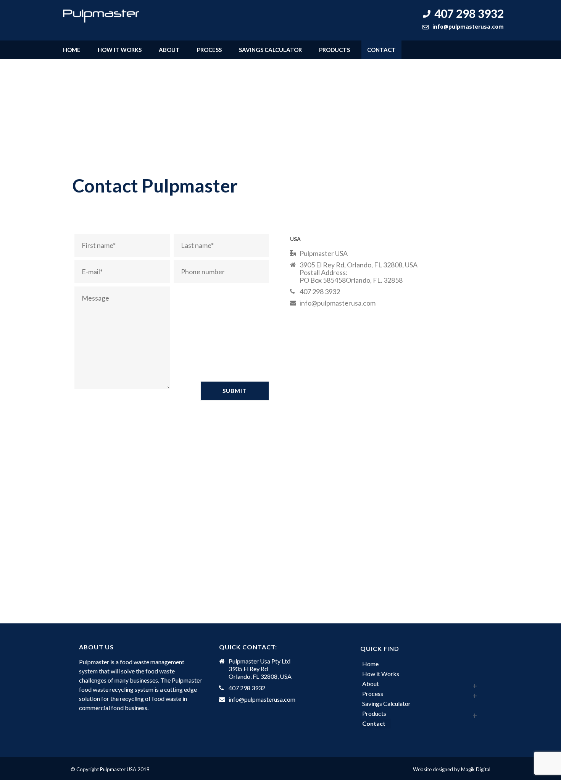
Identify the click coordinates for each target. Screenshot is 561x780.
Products (334, 49)
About (169, 49)
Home (72, 49)
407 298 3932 (469, 13)
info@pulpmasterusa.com (468, 26)
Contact (381, 49)
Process (209, 49)
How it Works (120, 49)
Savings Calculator (270, 49)
